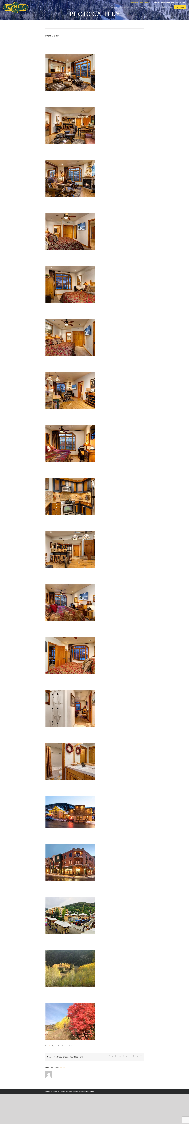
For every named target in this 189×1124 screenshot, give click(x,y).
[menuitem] (106, 7)
